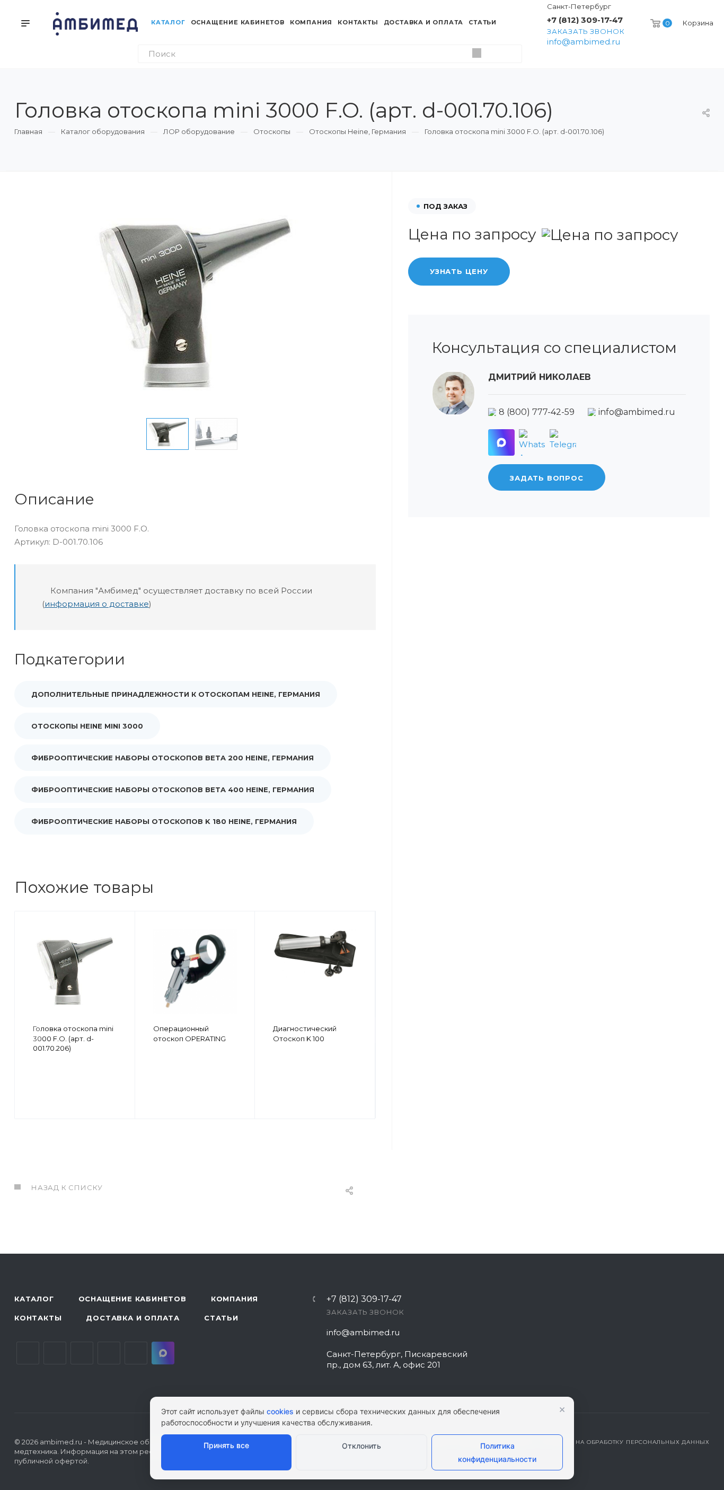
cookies (280, 1411)
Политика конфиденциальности (497, 1452)
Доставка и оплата (133, 1318)
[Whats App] (532, 442)
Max (163, 1353)
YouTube (81, 1353)
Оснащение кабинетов (132, 1298)
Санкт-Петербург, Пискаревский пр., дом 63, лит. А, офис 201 (396, 1359)
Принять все (226, 1445)
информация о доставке (97, 604)
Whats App (136, 1353)
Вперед (362, 1030)
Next (260, 434)
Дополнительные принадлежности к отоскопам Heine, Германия (175, 694)
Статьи (221, 1318)
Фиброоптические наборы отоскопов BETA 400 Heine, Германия (172, 789)
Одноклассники (109, 1353)
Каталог (34, 1298)
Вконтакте (27, 1353)
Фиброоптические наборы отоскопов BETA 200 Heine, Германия (172, 757)
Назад (27, 1030)
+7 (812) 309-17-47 (585, 20)
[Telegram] (563, 442)
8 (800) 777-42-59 (537, 412)
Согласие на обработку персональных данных (625, 1442)
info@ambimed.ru (583, 42)
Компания (234, 1298)
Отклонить (361, 1445)
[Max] (501, 442)
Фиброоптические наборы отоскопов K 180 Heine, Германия (164, 821)
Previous (130, 434)
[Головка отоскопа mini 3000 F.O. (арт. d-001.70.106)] (195, 304)
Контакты (37, 1318)
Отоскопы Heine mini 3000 (87, 726)
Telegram (54, 1353)
